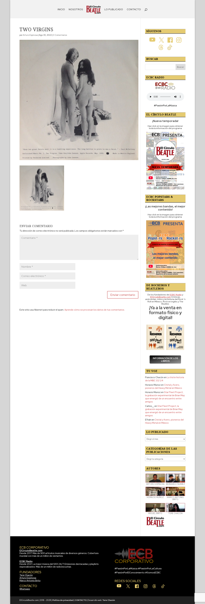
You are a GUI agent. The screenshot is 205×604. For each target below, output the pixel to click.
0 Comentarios (60, 35)
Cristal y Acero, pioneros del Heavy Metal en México (163, 386)
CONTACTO (134, 9)
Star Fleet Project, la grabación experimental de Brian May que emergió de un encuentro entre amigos (165, 397)
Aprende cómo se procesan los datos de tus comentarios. (94, 309)
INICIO (61, 9)
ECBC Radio (26, 561)
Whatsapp (25, 588)
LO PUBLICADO (113, 9)
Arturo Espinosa (30, 35)
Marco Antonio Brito (30, 580)
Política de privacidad (62, 600)
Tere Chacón (26, 575)
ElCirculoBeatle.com (31, 550)
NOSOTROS (76, 9)
